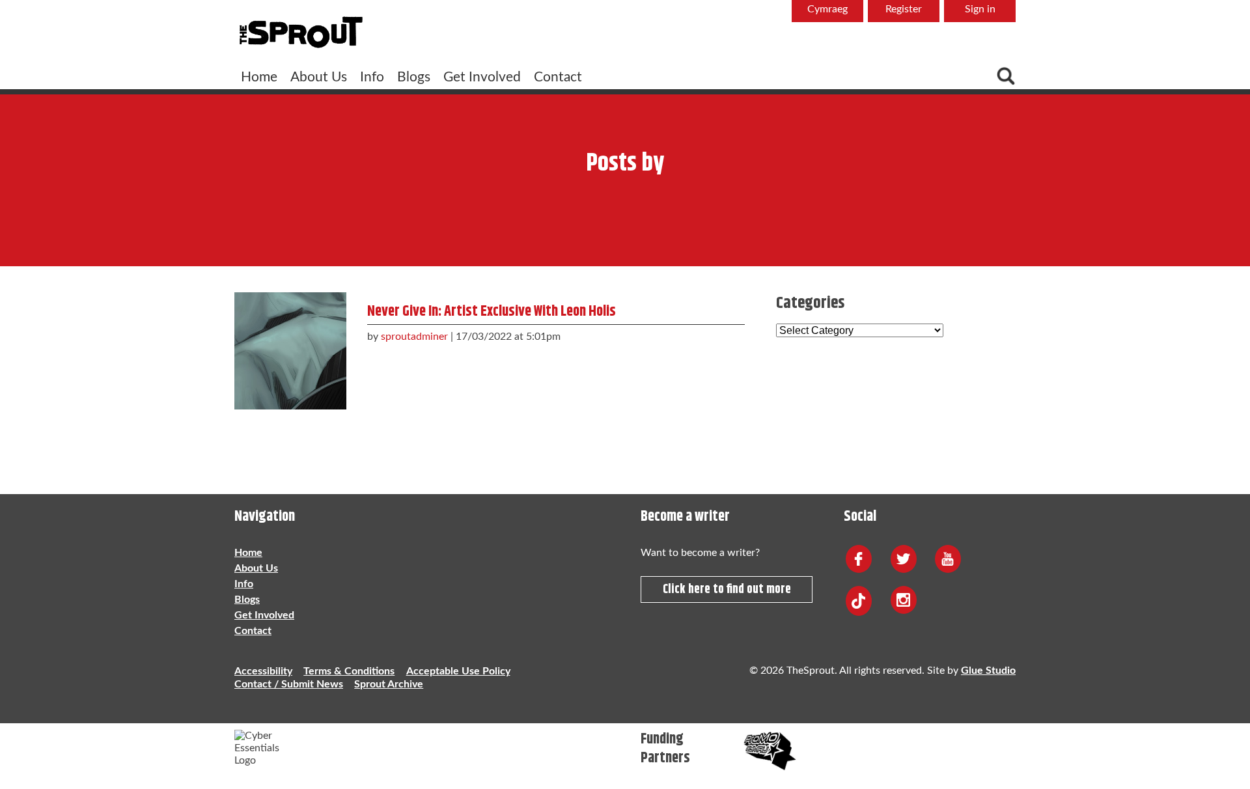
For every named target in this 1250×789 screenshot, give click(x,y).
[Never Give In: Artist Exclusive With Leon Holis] (290, 347)
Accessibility (263, 671)
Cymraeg (827, 9)
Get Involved (482, 77)
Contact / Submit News (288, 684)
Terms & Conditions (349, 671)
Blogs (413, 77)
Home (259, 77)
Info (372, 77)
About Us (318, 77)
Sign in (980, 9)
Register (903, 9)
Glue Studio (988, 670)
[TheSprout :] (300, 33)
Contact (558, 77)
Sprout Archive (388, 684)
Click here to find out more (727, 589)
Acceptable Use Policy (458, 671)
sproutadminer (414, 336)
